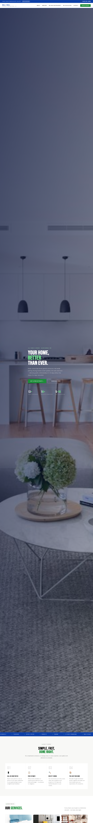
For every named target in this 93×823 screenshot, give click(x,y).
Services (44, 5)
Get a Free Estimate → (37, 381)
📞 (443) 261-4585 (86, 1)
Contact (75, 5)
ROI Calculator (67, 5)
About (38, 5)
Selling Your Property (55, 5)
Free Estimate (85, 5)
